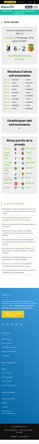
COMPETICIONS (7, 11)
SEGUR (6, 173)
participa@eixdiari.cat (8, 413)
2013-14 (6, 92)
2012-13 (6, 99)
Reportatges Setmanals (9, 347)
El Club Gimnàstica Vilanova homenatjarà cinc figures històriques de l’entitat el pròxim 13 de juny (19, 242)
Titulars (29, 2)
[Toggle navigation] (35, 7)
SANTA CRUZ (8, 183)
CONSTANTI (29, 168)
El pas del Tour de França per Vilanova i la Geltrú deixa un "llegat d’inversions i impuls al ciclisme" (18, 250)
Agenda (4, 369)
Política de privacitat (10, 430)
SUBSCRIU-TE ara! (10, 2)
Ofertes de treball (7, 377)
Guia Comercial (6, 373)
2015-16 (6, 80)
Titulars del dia (6, 339)
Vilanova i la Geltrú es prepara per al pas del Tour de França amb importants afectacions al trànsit (19, 211)
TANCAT (28, 187)
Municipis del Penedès (9, 351)
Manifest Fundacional (8, 399)
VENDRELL (28, 158)
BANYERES (28, 173)
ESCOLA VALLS (30, 148)
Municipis (20, 2)
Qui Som (4, 403)
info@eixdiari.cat (7, 411)
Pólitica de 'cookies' (26, 430)
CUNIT (6, 158)
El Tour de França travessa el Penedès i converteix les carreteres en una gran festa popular (17, 233)
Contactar (5, 407)
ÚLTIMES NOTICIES (19, 13)
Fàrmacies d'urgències (9, 385)
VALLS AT (7, 148)
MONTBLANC (29, 183)
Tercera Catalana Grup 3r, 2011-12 (25, 11)
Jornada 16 (10, 37)
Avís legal (19, 432)
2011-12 (6, 105)
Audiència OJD (23, 436)
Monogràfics (6, 355)
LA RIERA (7, 187)
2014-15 (6, 86)
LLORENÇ (28, 153)
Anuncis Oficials (7, 381)
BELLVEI (27, 178)
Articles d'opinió (7, 343)
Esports (29, 7)
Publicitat (14, 436)
